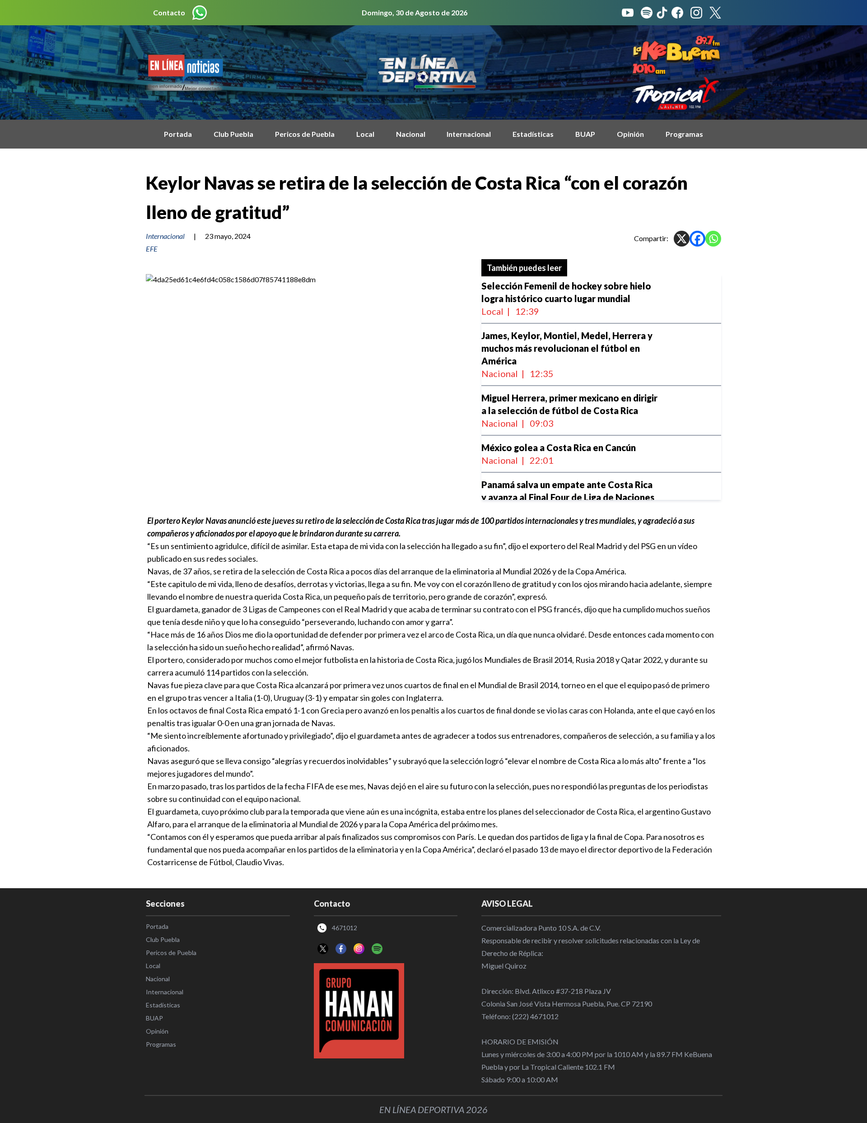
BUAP (585, 134)
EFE (152, 248)
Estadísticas (533, 134)
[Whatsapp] (713, 239)
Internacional (469, 134)
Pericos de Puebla (305, 134)
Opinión (630, 134)
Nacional (410, 134)
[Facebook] (697, 239)
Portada (178, 134)
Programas (684, 134)
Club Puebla (233, 134)
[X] (682, 239)
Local (365, 134)
